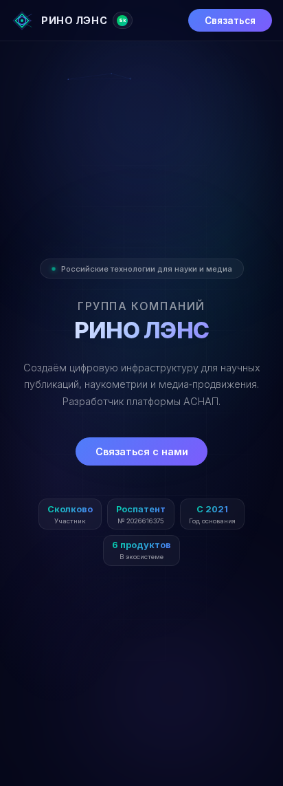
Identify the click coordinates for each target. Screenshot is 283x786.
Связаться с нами (141, 451)
